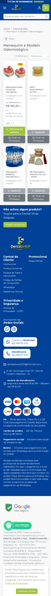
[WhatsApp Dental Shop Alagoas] (6, 329)
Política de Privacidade (16, 583)
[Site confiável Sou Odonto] (17, 525)
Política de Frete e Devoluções (12, 274)
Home (6, 28)
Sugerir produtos (15, 224)
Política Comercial (12, 268)
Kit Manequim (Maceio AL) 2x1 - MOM (38, 174)
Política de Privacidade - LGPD (13, 309)
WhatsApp (9, 287)
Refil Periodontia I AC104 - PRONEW (36, 89)
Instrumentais (20, 28)
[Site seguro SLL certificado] (17, 507)
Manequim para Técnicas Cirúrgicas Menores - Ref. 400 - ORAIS (14, 89)
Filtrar (11, 39)
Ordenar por (21, 56)
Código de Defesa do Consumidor (12, 282)
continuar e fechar (27, 591)
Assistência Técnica (13, 291)
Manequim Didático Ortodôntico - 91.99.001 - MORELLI (13, 174)
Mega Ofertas (36, 261)
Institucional (9, 264)
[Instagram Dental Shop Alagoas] (14, 329)
